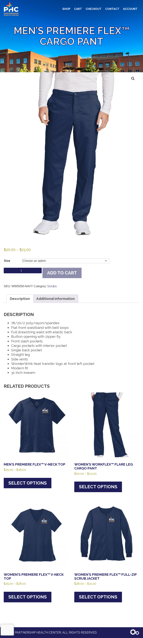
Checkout (93, 8)
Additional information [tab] (55, 299)
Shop (66, 8)
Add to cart (62, 273)
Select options (27, 483)
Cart (78, 8)
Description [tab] (20, 299)
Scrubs (52, 286)
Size (7, 261)
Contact (112, 8)
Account (130, 8)
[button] (133, 78)
